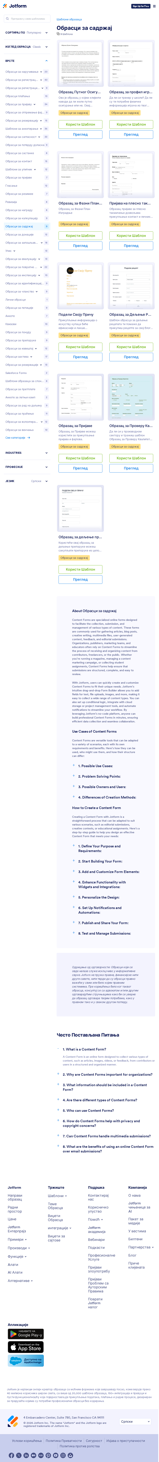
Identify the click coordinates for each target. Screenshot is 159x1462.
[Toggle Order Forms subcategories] (41, 72)
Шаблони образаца (69, 19)
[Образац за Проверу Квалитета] (131, 397)
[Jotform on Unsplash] (70, 1455)
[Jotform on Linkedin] (26, 1455)
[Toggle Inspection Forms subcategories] (39, 275)
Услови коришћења (27, 1441)
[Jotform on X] (19, 1455)
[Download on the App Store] (26, 1347)
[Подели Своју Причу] (80, 286)
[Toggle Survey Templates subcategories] (41, 129)
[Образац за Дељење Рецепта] (131, 286)
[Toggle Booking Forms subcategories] (41, 120)
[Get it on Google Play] (26, 1334)
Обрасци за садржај (84, 28)
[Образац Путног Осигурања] (80, 63)
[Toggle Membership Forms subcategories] (37, 291)
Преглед (80, 134)
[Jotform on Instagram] (63, 1455)
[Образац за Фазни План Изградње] (80, 174)
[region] (27, 257)
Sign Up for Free (141, 6)
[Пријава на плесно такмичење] (131, 174)
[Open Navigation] (154, 6)
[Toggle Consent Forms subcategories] (39, 137)
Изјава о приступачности (125, 1441)
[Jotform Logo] (14, 6)
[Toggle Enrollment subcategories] (14, 251)
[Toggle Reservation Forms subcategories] (41, 365)
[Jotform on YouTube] (55, 1455)
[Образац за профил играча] (131, 63)
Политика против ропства (80, 1446)
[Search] (7, 18)
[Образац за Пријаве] (80, 397)
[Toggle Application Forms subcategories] (34, 104)
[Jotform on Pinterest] (48, 1455)
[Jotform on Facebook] (11, 1455)
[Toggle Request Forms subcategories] (31, 357)
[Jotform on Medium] (33, 1455)
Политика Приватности (64, 1441)
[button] (27, 33)
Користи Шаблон (80, 124)
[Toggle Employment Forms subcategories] (42, 243)
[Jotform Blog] (41, 1455)
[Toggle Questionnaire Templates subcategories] (35, 169)
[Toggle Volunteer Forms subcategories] (42, 422)
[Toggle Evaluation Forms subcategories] (39, 259)
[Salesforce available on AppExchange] (26, 1361)
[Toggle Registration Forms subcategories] (41, 80)
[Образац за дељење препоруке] (80, 508)
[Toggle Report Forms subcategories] (36, 348)
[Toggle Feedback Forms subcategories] (41, 267)
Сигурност (94, 1441)
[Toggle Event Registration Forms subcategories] (42, 88)
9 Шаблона (66, 34)
